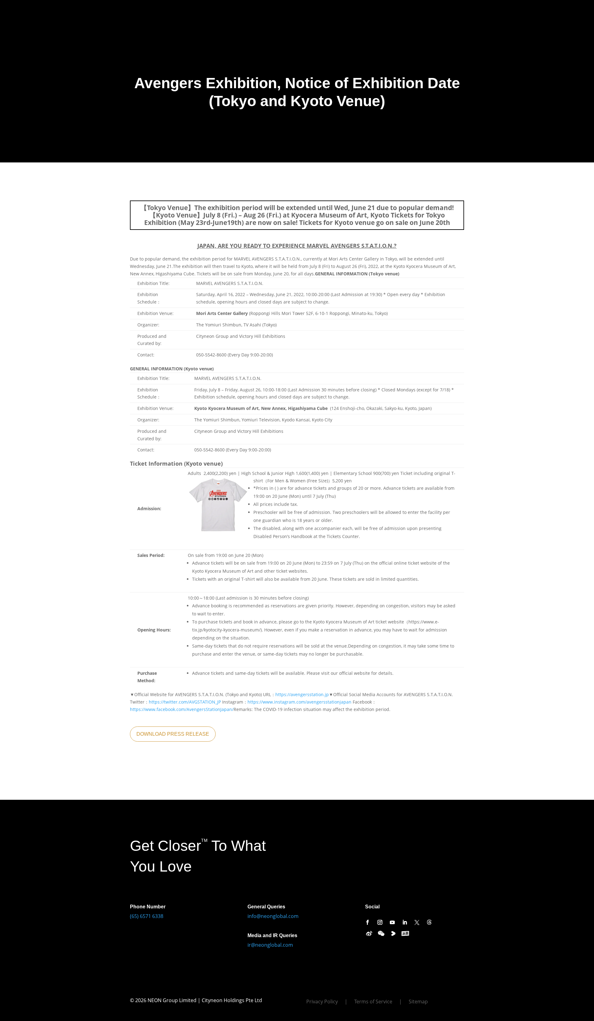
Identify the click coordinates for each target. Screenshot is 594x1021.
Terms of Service (373, 1002)
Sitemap (418, 1002)
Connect (232, 11)
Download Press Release (172, 734)
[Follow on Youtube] (392, 922)
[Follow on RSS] (429, 922)
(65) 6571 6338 (146, 916)
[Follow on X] (417, 922)
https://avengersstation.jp (302, 694)
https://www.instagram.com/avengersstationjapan (299, 702)
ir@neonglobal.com (270, 944)
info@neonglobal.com (273, 916)
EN (258, 11)
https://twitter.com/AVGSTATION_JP (185, 702)
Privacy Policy (322, 1002)
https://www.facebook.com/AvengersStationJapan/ (182, 709)
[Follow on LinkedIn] (405, 922)
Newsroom (204, 11)
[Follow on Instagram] (380, 922)
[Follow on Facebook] (367, 922)
